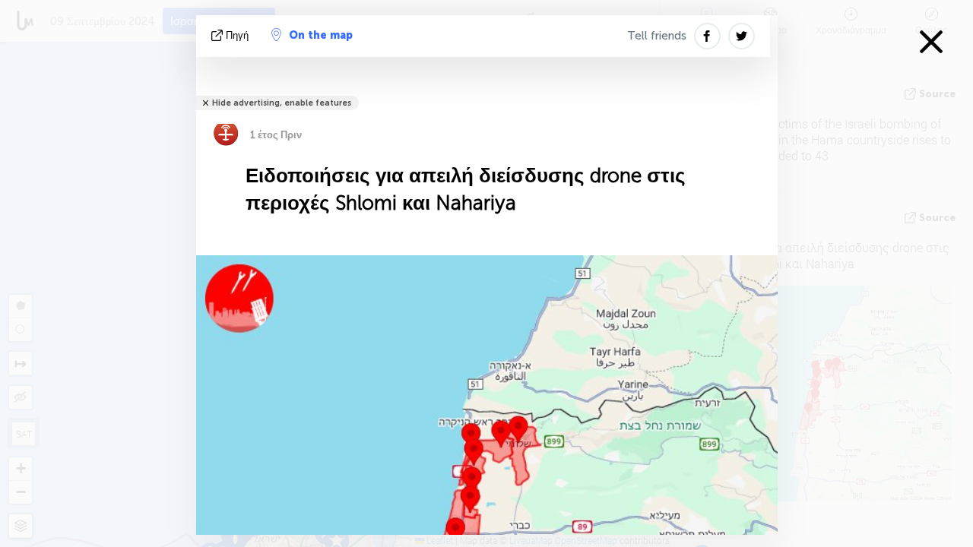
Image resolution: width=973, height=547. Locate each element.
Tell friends (656, 36)
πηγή (237, 35)
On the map (321, 35)
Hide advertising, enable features (281, 103)
